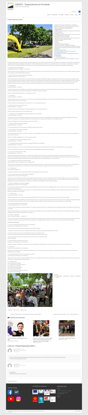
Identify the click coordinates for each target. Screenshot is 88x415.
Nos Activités (54, 14)
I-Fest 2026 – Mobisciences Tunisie (67, 338)
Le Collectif (61, 14)
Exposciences (66, 276)
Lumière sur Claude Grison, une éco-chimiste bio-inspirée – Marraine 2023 (25, 314)
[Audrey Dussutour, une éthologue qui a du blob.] (16, 320)
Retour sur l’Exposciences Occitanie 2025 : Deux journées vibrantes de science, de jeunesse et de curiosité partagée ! (43, 339)
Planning (67, 14)
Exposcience (59, 276)
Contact (71, 14)
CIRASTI (10, 309)
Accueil (48, 14)
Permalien (17, 351)
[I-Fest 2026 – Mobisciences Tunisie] (67, 320)
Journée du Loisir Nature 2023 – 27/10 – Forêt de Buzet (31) (66, 314)
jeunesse (72, 276)
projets (57, 277)
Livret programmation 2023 (60, 49)
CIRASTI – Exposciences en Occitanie (32, 4)
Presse (76, 14)
